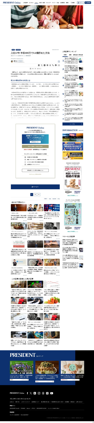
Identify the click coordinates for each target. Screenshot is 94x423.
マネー (36, 2)
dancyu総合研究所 (24, 414)
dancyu (28, 408)
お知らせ (12, 401)
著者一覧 (17, 401)
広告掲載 (67, 401)
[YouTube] (51, 393)
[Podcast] (47, 393)
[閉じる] (93, 422)
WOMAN (23, 408)
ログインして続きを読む (35, 174)
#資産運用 (18, 49)
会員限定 (62, 2)
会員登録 (88, 2)
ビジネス (31, 2)
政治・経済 (42, 2)
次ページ (38, 68)
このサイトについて (25, 401)
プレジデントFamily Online (53, 408)
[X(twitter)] (31, 393)
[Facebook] (27, 393)
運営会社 (72, 401)
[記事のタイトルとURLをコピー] (53, 65)
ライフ (53, 2)
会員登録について (35, 401)
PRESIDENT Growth (14, 408)
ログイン (81, 2)
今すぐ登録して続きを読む (35, 146)
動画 (67, 2)
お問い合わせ (79, 401)
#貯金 (59, 198)
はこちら (73, 195)
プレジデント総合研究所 (14, 414)
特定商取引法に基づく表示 (57, 401)
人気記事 (25, 2)
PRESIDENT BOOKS (41, 408)
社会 (58, 2)
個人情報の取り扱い (45, 401)
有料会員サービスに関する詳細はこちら (35, 170)
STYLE (33, 408)
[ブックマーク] (59, 62)
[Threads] (43, 393)
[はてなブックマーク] (35, 393)
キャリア (48, 2)
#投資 (13, 49)
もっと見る (72, 124)
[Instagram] (39, 393)
